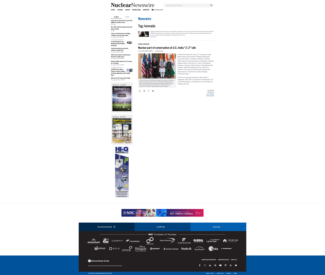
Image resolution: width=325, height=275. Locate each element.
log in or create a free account (210, 93)
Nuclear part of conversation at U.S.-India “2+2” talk (167, 47)
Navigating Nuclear (223, 259)
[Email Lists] (236, 265)
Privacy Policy (210, 273)
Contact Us (234, 259)
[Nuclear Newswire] (231, 265)
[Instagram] (215, 265)
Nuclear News (159, 51)
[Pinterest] (225, 265)
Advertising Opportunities (209, 259)
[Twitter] (205, 265)
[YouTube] (220, 265)
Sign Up (127, 10)
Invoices (228, 273)
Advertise (146, 10)
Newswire (144, 18)
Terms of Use (220, 273)
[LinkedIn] (210, 265)
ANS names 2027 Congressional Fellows (120, 78)
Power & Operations (143, 44)
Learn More (153, 37)
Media (235, 273)
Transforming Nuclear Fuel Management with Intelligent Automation (118, 43)
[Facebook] (200, 265)
